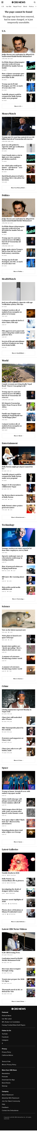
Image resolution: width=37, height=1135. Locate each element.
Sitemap (4, 1086)
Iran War (8, 6)
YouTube (5, 1034)
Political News (6, 1015)
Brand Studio (6, 1083)
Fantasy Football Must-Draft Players (13, 1025)
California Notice (7, 1055)
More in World (18, 436)
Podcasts (5, 1076)
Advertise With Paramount (10, 1098)
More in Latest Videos (18, 1001)
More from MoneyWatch (18, 188)
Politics (31, 6)
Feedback (5, 1107)
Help (3, 1104)
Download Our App (8, 1080)
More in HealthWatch (18, 353)
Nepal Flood (17, 6)
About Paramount (7, 1095)
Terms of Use (6, 1061)
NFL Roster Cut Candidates (11, 1022)
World (25, 6)
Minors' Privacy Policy (9, 1064)
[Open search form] (34, 2)
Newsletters (6, 1073)
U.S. (3, 6)
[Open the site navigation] (7, 2)
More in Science (18, 679)
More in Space (18, 842)
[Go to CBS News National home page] (18, 2)
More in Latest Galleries (18, 921)
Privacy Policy (6, 1052)
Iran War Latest (7, 1019)
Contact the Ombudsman (10, 1110)
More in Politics (18, 271)
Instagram (5, 1040)
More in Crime (18, 760)
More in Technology (18, 599)
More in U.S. (18, 106)
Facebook (5, 1037)
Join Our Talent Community (11, 1101)
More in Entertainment (17, 517)
